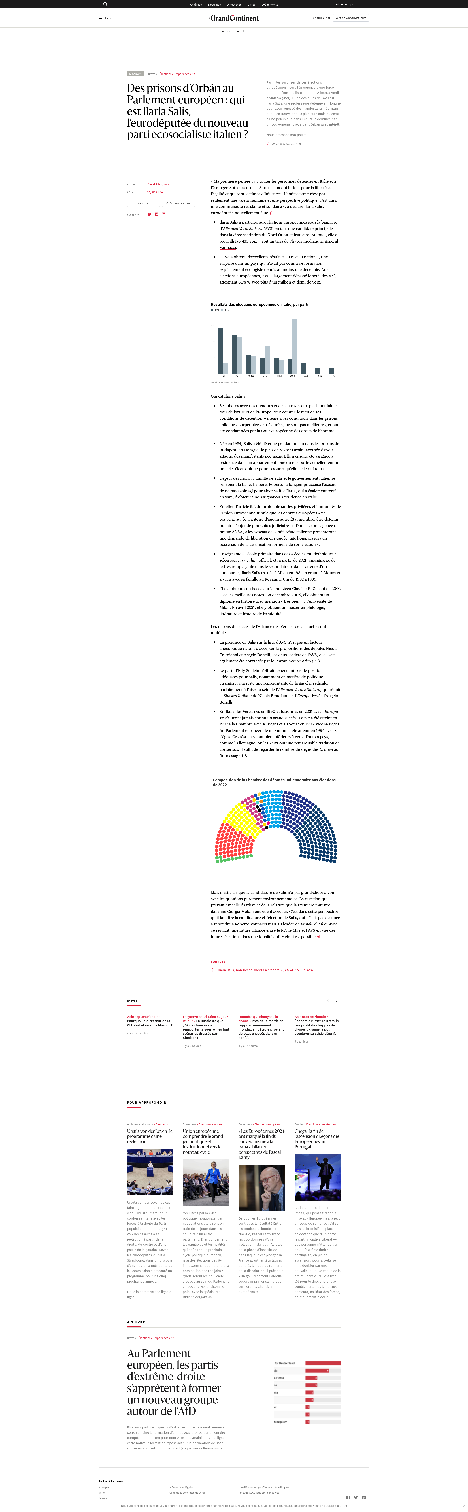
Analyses (196, 4)
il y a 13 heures (248, 1045)
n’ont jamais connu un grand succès (264, 717)
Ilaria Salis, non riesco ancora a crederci (249, 969)
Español (241, 31)
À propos (104, 1487)
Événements (270, 4)
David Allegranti (158, 184)
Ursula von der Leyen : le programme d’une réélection (150, 1136)
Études (299, 1124)
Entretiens (189, 1124)
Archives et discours (140, 1124)
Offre (102, 1492)
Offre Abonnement (351, 18)
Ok (345, 1505)
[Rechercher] (126, 4)
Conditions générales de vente (187, 1492)
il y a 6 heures (192, 1045)
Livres (251, 4)
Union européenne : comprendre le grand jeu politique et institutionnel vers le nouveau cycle (203, 1142)
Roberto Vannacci (251, 924)
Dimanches (234, 4)
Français (227, 31)
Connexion (321, 18)
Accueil (103, 1498)
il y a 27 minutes (137, 1033)
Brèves (152, 73)
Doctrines (214, 4)
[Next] (336, 1001)
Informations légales (181, 1487)
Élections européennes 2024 (178, 73)
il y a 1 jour (301, 1041)
